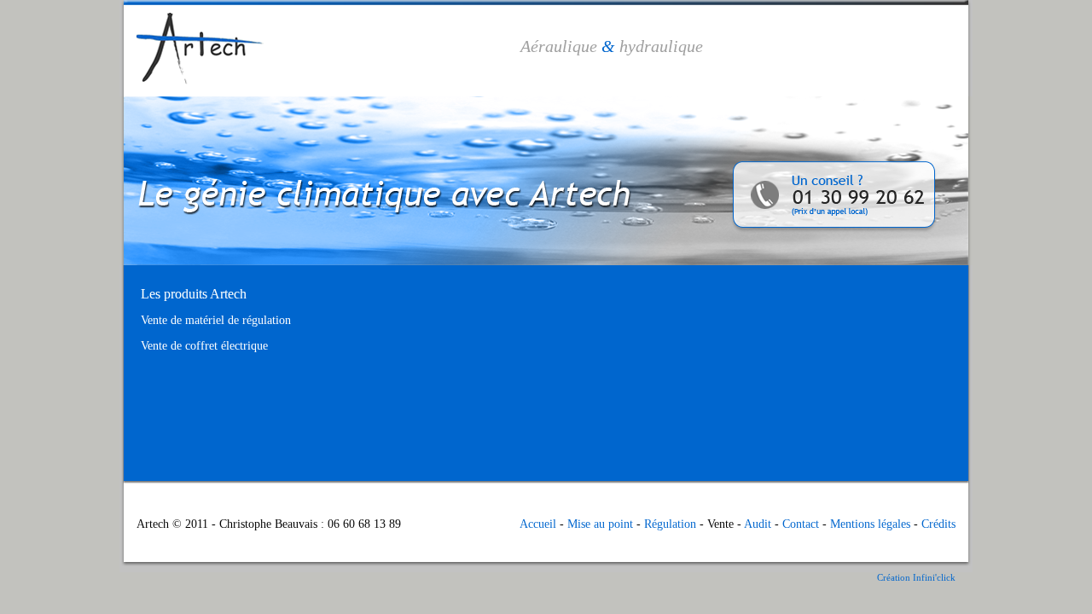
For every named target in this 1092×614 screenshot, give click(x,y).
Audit (757, 524)
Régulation (670, 524)
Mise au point (600, 524)
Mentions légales (870, 524)
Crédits (938, 524)
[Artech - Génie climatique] (194, 92)
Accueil (538, 524)
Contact (800, 524)
